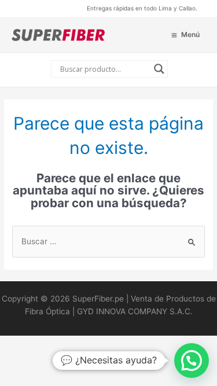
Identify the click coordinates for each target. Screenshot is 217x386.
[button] (191, 360)
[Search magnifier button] (159, 69)
